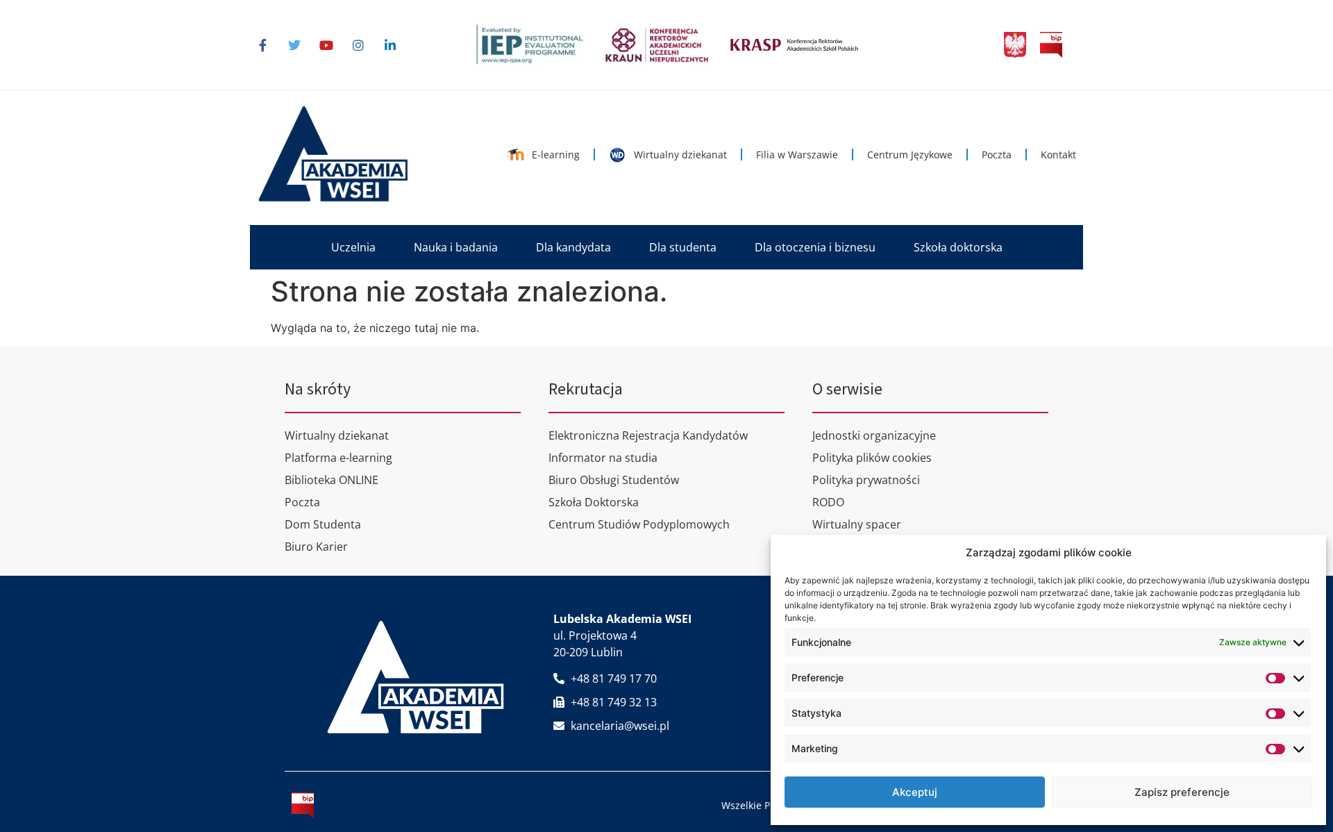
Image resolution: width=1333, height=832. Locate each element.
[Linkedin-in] (390, 45)
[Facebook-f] (262, 45)
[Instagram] (358, 45)
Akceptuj (914, 792)
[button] (353, 247)
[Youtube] (326, 45)
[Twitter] (294, 45)
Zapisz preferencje (1182, 792)
